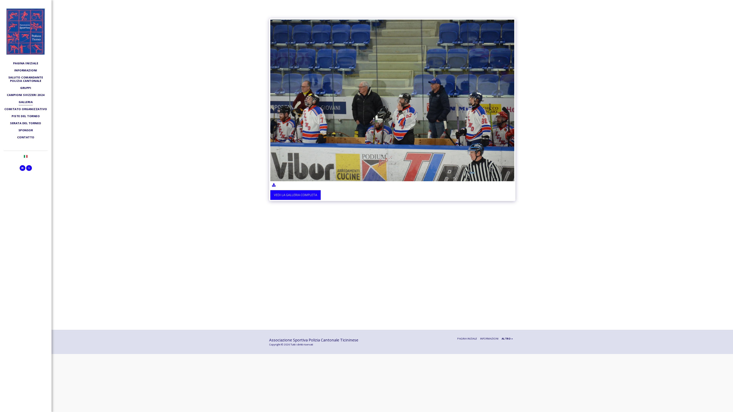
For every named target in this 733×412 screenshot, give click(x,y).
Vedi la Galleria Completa (295, 195)
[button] (22, 168)
